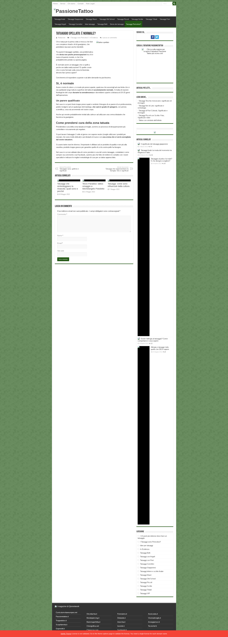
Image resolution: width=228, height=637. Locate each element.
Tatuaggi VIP (145, 593)
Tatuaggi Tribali (151, 19)
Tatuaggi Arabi (59, 19)
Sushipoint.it (122, 630)
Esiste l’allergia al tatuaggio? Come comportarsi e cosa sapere (153, 340)
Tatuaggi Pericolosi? (133, 24)
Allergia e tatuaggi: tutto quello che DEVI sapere (160, 348)
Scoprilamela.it (61, 625)
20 (165, 163)
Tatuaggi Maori (91, 19)
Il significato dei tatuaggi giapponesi (154, 144)
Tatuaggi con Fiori (147, 560)
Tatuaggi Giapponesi (75, 19)
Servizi (62, 4)
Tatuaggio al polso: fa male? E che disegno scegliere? (161, 160)
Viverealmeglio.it (154, 618)
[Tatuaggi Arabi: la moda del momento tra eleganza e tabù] (139, 150)
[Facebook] (153, 37)
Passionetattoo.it (62, 616)
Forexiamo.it (122, 614)
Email (60, 243)
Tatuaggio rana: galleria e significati (69, 169)
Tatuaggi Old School (107, 19)
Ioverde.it (120, 626)
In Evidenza (94, 38)
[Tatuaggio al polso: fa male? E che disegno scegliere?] (144, 247)
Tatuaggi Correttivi (75, 24)
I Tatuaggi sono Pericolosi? (79, 38)
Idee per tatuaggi (146, 545)
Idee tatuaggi (90, 24)
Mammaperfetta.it (93, 622)
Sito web (60, 251)
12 (151, 343)
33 (152, 155)
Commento (62, 214)
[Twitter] (157, 37)
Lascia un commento (109, 38)
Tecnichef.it (152, 626)
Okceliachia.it (92, 614)
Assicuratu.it (153, 614)
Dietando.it (121, 618)
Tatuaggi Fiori (165, 19)
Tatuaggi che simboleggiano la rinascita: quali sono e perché (67, 187)
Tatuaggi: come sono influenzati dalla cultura (118, 185)
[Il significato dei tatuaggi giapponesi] (139, 144)
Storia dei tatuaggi (117, 24)
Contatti (80, 4)
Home (55, 4)
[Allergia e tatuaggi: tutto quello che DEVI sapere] (144, 435)
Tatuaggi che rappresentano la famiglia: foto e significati (117, 169)
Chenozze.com (92, 630)
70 (151, 146)
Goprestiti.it (60, 629)
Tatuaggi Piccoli (123, 19)
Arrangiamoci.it (154, 622)
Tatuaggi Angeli (60, 24)
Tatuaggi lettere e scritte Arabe (151, 571)
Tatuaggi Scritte (137, 19)
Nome (60, 236)
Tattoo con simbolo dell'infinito (150, 120)
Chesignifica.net (93, 626)
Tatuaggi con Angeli (147, 557)
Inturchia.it (121, 622)
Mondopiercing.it (93, 618)
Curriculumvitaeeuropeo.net (66, 612)
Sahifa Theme (66, 634)
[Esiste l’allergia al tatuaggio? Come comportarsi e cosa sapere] (139, 339)
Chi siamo (71, 4)
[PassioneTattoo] (73, 11)
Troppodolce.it (61, 621)
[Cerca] (174, 3)
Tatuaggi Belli (102, 24)
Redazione (61, 38)
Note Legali (90, 4)
